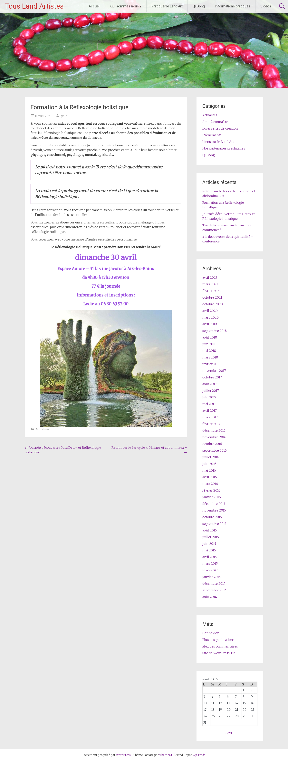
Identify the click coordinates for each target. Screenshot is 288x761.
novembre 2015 (214, 510)
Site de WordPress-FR (218, 653)
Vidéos (265, 6)
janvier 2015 (211, 577)
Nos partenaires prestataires (223, 148)
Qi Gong (199, 6)
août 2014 (209, 597)
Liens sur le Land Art (218, 142)
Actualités (42, 429)
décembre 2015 (213, 504)
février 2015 (211, 570)
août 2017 (209, 384)
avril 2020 (210, 311)
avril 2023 (209, 277)
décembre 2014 (214, 583)
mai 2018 (209, 351)
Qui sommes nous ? (125, 6)
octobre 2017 (212, 377)
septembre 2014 (214, 590)
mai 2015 (209, 550)
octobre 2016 (212, 444)
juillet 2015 (210, 537)
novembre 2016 (214, 437)
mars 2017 (210, 417)
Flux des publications (218, 640)
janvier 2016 (211, 497)
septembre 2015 (214, 524)
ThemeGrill (167, 755)
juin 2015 (209, 544)
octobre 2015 (212, 517)
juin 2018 (209, 344)
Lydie (63, 116)
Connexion (210, 633)
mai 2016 (209, 470)
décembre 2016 (214, 430)
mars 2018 (210, 357)
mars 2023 (210, 284)
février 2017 (211, 424)
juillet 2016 (210, 457)
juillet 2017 (210, 391)
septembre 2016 (214, 450)
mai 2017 (209, 404)
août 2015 (209, 530)
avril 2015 (209, 557)
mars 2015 (210, 564)
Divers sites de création (220, 128)
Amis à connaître (215, 122)
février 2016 (211, 490)
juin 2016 (209, 464)
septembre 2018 (214, 331)
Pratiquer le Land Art (167, 6)
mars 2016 (210, 484)
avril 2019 (209, 324)
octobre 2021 (212, 297)
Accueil (94, 6)
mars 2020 (210, 317)
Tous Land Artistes (34, 6)
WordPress (123, 755)
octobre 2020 (212, 304)
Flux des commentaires (220, 646)
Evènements (212, 135)
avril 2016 (209, 477)
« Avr (228, 733)
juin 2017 (209, 397)
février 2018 (211, 364)
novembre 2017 (214, 371)
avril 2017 (209, 410)
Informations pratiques (232, 6)
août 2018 (209, 337)
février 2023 (211, 291)
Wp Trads (199, 755)
